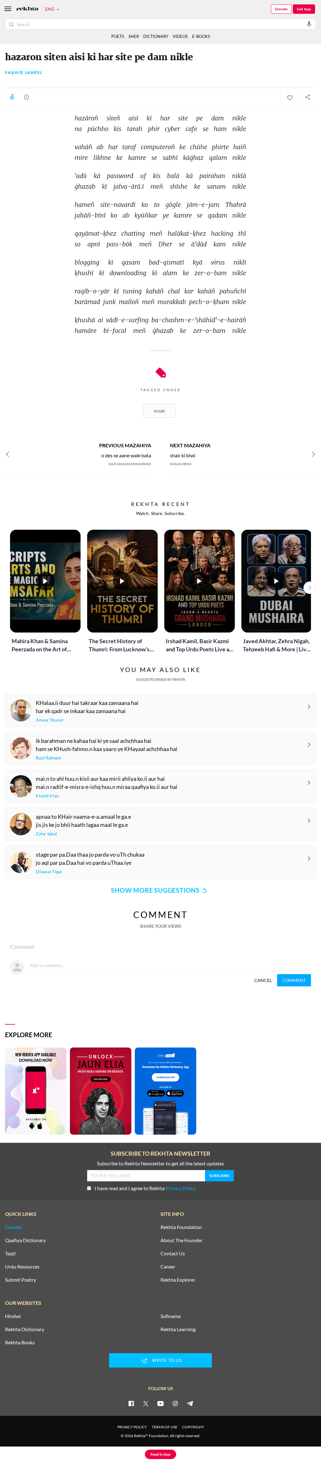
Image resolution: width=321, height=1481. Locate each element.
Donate (281, 9)
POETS (117, 36)
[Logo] (27, 9)
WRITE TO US (167, 1360)
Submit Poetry (20, 1279)
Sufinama (170, 1316)
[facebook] (131, 1403)
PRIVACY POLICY (132, 1427)
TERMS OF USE (164, 1427)
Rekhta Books (20, 1342)
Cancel (263, 980)
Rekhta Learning (178, 1329)
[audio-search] (309, 24)
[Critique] (26, 97)
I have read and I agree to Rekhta (145, 1188)
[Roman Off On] (12, 97)
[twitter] (146, 1403)
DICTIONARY (155, 36)
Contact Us (172, 1253)
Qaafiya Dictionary (25, 1240)
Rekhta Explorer (177, 1279)
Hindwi (13, 1316)
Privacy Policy (181, 1188)
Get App (304, 9)
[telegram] (190, 1403)
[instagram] (175, 1403)
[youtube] (160, 1403)
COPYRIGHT (193, 1427)
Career (167, 1266)
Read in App (160, 1454)
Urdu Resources (22, 1266)
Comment (294, 980)
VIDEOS (180, 36)
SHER (134, 36)
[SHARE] (307, 97)
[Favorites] (289, 97)
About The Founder (181, 1240)
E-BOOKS (201, 36)
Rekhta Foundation (181, 1227)
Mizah (159, 410)
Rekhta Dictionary (24, 1329)
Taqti (10, 1253)
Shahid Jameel (24, 73)
